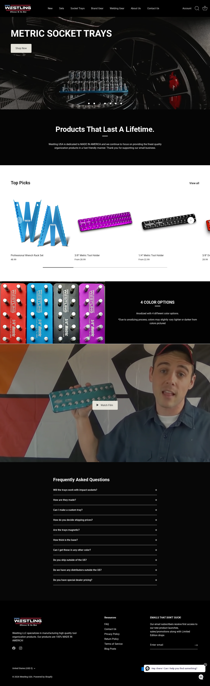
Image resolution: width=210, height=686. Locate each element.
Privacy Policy (112, 634)
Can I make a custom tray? (68, 509)
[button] (88, 103)
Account (186, 8)
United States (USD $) (22, 668)
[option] (105, 63)
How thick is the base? (65, 539)
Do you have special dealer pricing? (72, 580)
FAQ (106, 624)
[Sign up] (196, 645)
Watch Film (106, 405)
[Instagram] (20, 647)
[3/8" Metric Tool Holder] (105, 221)
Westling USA (26, 677)
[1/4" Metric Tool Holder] (169, 221)
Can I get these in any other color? (72, 549)
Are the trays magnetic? (66, 529)
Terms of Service (113, 643)
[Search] (197, 8)
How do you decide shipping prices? (73, 519)
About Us (136, 8)
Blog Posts (110, 648)
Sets (61, 8)
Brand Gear (97, 8)
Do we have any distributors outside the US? (77, 570)
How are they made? (64, 499)
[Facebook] (13, 647)
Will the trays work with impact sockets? (75, 489)
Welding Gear (117, 8)
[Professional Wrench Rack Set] (41, 221)
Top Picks (20, 182)
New (50, 8)
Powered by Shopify (43, 677)
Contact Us (153, 8)
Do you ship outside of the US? (70, 560)
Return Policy (111, 638)
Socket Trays (78, 8)
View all (194, 183)
